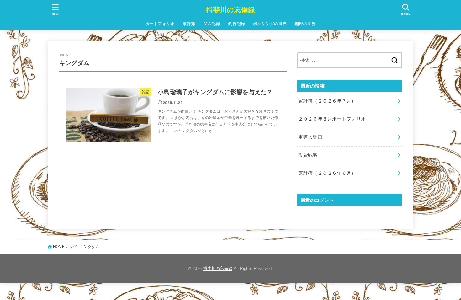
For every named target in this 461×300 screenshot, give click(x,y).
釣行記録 (236, 23)
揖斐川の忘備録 (230, 10)
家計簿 (189, 23)
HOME (59, 247)
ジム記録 (211, 23)
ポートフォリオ (160, 23)
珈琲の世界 (305, 23)
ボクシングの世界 (270, 23)
